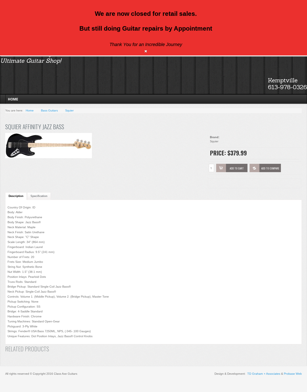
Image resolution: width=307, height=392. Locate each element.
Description (16, 196)
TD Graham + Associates (263, 373)
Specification (38, 196)
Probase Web (293, 373)
